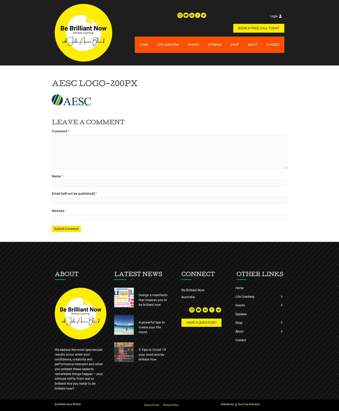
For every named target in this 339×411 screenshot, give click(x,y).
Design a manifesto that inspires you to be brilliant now (153, 300)
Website (58, 211)
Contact (273, 45)
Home (143, 45)
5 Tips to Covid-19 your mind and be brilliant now (152, 354)
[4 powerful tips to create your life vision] (124, 325)
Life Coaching (168, 45)
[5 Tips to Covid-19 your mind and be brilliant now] (124, 352)
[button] (281, 296)
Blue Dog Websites (249, 404)
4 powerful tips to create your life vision (152, 327)
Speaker (215, 45)
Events (193, 45)
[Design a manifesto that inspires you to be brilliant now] (124, 297)
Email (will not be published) (74, 193)
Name (57, 176)
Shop (235, 45)
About (253, 45)
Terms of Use (151, 405)
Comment (60, 131)
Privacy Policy (170, 405)
